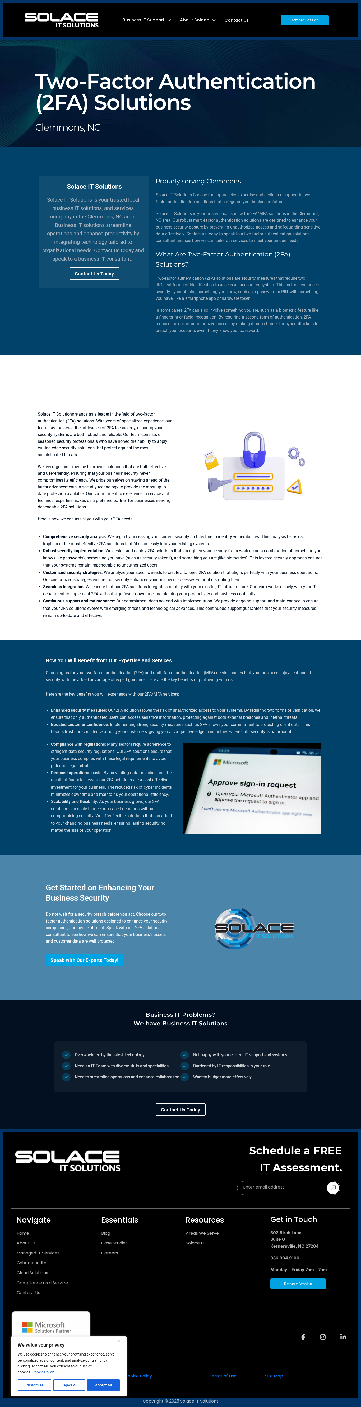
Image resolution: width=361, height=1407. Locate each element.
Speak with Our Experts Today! (84, 960)
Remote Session (305, 20)
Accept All (103, 1385)
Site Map (274, 1376)
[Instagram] (323, 1332)
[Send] (333, 1188)
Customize (35, 1385)
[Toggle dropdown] (169, 20)
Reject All (69, 1385)
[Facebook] (303, 1332)
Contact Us (236, 20)
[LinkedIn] (343, 1332)
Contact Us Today (94, 274)
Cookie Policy (43, 1372)
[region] (69, 1366)
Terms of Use (223, 1376)
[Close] (121, 1341)
